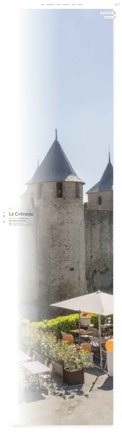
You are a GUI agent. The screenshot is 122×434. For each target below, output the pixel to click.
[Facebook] (4, 212)
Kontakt (80, 4)
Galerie (58, 4)
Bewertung (66, 4)
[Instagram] (4, 216)
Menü (73, 4)
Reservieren (50, 4)
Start (43, 4)
